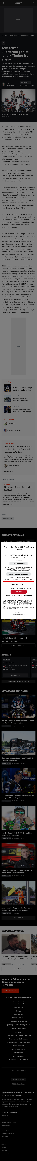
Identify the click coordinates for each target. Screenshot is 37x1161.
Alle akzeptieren (18, 563)
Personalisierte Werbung (18, 574)
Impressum (18, 612)
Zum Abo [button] (18, 591)
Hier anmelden (28, 595)
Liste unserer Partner (28, 607)
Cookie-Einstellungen (18, 617)
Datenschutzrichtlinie (19, 614)
